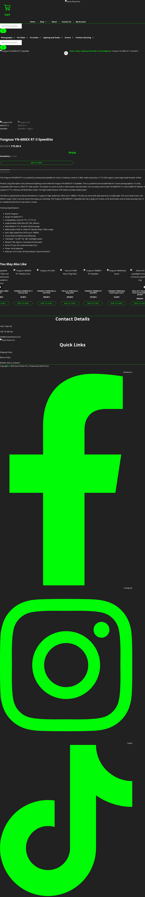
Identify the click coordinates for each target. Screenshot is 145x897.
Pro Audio (34, 37)
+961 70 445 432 (6, 331)
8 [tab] (85, 309)
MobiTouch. (44, 366)
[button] (66, 53)
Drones (68, 37)
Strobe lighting (104, 51)
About (54, 22)
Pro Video (21, 37)
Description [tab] (5, 172)
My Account (81, 22)
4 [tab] (72, 309)
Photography (6, 37)
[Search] (3, 31)
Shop (42, 22)
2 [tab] (66, 309)
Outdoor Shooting (83, 37)
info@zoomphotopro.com (10, 337)
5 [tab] (75, 309)
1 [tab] (62, 309)
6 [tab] (78, 309)
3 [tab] (69, 309)
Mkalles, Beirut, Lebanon (10, 363)
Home (32, 22)
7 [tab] (81, 309)
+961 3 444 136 (6, 326)
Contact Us (66, 22)
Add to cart (36, 163)
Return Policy (5, 357)
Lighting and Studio (51, 37)
